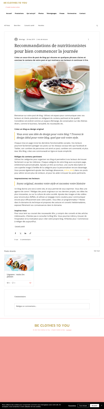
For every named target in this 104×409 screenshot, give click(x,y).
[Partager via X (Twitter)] (20, 233)
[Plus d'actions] (88, 39)
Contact (68, 330)
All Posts (7, 25)
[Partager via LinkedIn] (25, 233)
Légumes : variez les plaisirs (15, 275)
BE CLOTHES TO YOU (52, 325)
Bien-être (17, 25)
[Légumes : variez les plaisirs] (19, 263)
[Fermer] (101, 405)
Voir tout (97, 251)
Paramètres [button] (72, 406)
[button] (97, 25)
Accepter (94, 406)
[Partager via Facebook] (15, 233)
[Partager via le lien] (30, 233)
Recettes (41, 25)
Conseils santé (29, 25)
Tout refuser (83, 406)
